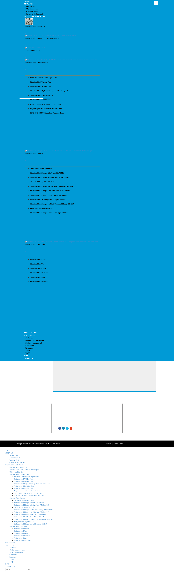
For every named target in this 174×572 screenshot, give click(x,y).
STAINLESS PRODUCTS (14, 465)
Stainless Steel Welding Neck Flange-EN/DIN (29, 517)
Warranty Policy (64, 420)
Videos (11, 559)
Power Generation (135, 418)
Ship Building (134, 429)
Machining (133, 434)
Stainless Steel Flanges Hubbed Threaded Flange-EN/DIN (33, 519)
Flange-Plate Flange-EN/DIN (24, 522)
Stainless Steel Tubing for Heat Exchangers (108, 426)
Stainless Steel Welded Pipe (23, 479)
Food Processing (135, 426)
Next (21, 110)
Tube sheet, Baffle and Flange (24, 500)
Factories (12, 547)
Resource (12, 557)
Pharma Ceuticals (135, 420)
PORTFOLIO (9, 545)
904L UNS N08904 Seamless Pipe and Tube (29, 496)
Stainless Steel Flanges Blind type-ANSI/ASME (30, 514)
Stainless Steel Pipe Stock (102, 431)
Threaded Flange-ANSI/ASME (24, 507)
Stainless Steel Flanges (101, 420)
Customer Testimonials (66, 423)
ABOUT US (9, 453)
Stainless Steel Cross (21, 533)
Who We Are (63, 415)
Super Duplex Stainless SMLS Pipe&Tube (28, 493)
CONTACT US (10, 566)
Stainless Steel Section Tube (23, 488)
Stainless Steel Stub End (22, 540)
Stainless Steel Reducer (22, 536)
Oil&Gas (132, 415)
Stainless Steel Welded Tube (23, 481)
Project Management (16, 552)
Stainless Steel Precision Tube (24, 486)
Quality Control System (17, 550)
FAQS (11, 562)
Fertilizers (133, 437)
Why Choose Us (64, 418)
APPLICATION (10, 543)
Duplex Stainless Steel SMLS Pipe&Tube (28, 491)
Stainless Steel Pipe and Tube (104, 415)
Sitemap (108, 444)
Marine (132, 431)
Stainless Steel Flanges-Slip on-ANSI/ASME (29, 503)
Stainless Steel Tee (20, 531)
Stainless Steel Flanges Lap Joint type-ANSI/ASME (31, 512)
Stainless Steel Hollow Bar (102, 418)
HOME (7, 451)
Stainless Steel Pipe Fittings (103, 423)
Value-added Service (101, 429)
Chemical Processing (136, 423)
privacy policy (118, 444)
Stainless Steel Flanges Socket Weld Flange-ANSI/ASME (33, 510)
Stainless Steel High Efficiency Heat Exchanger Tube (32, 484)
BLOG (7, 564)
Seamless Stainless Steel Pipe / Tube (26, 477)
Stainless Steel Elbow (21, 529)
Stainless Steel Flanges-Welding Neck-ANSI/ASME (31, 505)
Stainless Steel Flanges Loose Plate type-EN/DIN (30, 524)
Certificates (13, 555)
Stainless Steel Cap (20, 538)
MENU (2, 448)
